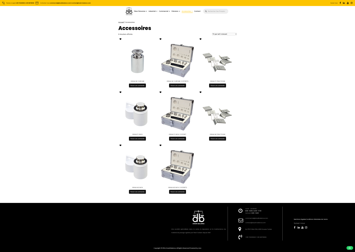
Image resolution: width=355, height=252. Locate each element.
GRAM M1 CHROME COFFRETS (177, 81)
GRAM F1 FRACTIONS (217, 81)
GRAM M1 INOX (137, 187)
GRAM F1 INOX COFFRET (177, 134)
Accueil (121, 22)
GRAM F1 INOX (137, 134)
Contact (197, 11)
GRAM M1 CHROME (137, 81)
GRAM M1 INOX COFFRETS (177, 187)
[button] (349, 248)
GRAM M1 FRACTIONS (217, 134)
